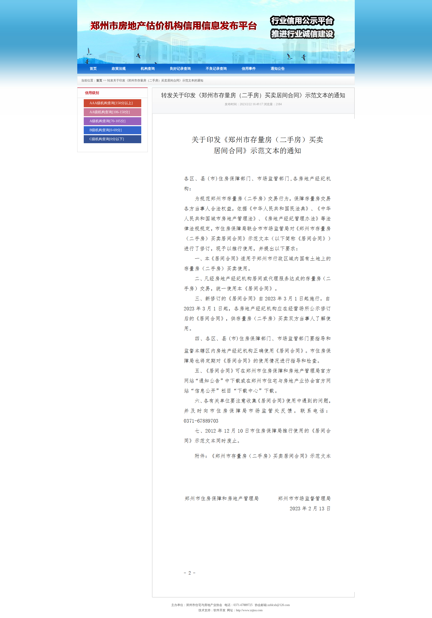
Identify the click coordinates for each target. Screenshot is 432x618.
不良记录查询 (216, 68)
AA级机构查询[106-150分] (110, 112)
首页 (93, 68)
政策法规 (119, 68)
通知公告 (278, 68)
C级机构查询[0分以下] (107, 139)
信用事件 (249, 68)
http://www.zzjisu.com (249, 610)
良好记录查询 (180, 68)
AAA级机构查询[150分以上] (111, 103)
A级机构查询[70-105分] (108, 121)
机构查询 (148, 68)
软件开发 (220, 610)
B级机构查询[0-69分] (106, 130)
